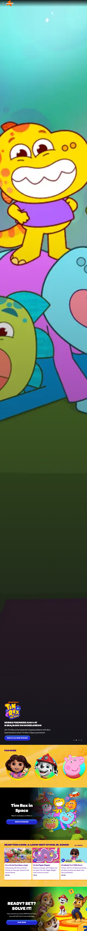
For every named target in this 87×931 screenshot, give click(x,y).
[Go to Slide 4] (81, 740)
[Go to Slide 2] (76, 740)
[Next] (85, 767)
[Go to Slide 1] (73, 740)
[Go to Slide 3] (78, 740)
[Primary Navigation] (3, 3)
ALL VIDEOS (78, 845)
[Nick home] (10, 3)
